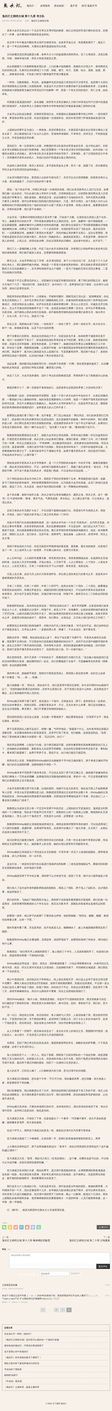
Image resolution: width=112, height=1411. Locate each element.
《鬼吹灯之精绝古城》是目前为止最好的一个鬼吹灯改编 (31, 1339)
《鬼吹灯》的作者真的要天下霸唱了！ (22, 1357)
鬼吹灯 (30, 5)
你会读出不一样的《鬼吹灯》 (18, 1333)
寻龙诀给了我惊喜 (13, 1369)
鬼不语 (73, 5)
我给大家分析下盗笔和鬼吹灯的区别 (21, 1363)
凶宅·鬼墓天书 (89, 5)
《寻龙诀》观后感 (13, 1381)
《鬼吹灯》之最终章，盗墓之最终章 (21, 1386)
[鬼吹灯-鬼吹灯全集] (12, 5)
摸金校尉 (59, 5)
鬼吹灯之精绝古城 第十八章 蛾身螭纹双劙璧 (26, 1240)
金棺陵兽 (45, 5)
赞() (103, 1227)
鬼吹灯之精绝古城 (40, 20)
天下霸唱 (56, 1403)
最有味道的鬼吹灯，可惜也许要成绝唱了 (24, 1345)
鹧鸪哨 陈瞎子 (11, 1375)
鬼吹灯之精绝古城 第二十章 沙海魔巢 (89, 1240)
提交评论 (103, 1266)
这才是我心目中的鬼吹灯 (16, 1351)
